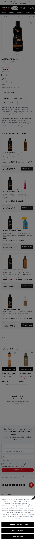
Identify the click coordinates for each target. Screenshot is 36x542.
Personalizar (18, 536)
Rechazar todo (17, 530)
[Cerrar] (33, 497)
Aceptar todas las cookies (18, 524)
